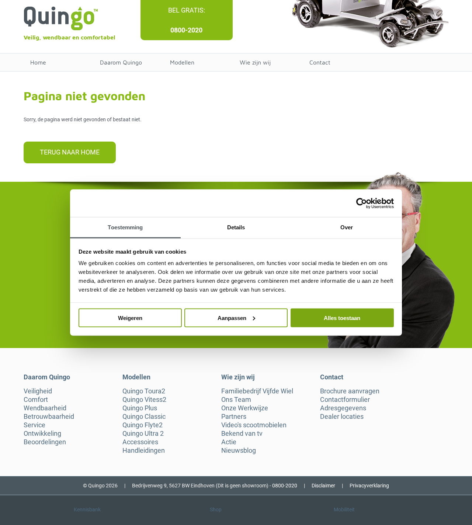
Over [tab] (346, 227)
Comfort (36, 399)
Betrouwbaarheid (49, 416)
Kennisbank (87, 509)
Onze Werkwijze (244, 408)
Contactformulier (345, 399)
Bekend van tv (242, 433)
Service (34, 425)
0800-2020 (186, 30)
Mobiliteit (344, 509)
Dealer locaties (342, 416)
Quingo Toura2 (143, 391)
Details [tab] (236, 227)
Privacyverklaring (369, 486)
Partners (233, 416)
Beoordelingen (45, 442)
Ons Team (236, 399)
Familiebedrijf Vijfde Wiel (257, 391)
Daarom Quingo (121, 62)
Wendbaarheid (45, 408)
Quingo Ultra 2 (143, 433)
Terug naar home (70, 152)
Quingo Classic (144, 416)
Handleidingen (143, 450)
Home (38, 62)
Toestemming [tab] (125, 227)
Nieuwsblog (238, 450)
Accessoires (140, 442)
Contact (319, 62)
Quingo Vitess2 (144, 399)
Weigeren (130, 317)
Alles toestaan (342, 317)
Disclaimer (323, 486)
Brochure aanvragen (349, 391)
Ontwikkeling (42, 433)
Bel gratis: (186, 10)
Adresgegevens (343, 408)
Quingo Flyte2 (142, 425)
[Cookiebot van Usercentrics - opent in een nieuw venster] (361, 203)
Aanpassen (232, 317)
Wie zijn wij (255, 62)
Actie (228, 442)
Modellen (182, 62)
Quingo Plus (139, 408)
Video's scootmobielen (254, 425)
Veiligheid (38, 391)
